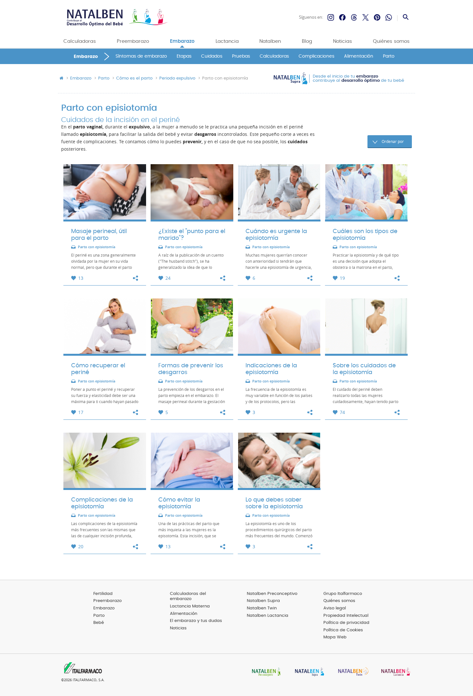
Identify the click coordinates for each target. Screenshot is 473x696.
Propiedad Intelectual (345, 616)
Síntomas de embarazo (141, 56)
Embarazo (182, 41)
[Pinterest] (377, 17)
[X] (365, 17)
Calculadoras (79, 41)
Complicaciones (316, 56)
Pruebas (241, 56)
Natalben (270, 41)
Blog (307, 41)
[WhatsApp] (388, 17)
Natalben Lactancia (267, 616)
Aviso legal (334, 608)
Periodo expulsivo (177, 78)
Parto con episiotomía (96, 247)
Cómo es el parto (134, 78)
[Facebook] (342, 17)
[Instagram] (331, 17)
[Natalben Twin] (351, 672)
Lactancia (227, 41)
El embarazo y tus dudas (196, 621)
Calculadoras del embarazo (188, 596)
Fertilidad (103, 594)
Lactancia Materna (190, 606)
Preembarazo (133, 41)
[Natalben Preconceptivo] (265, 672)
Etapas (184, 56)
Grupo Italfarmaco (342, 594)
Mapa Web (335, 637)
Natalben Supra (263, 601)
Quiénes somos (391, 41)
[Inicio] (116, 17)
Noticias (342, 41)
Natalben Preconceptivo (272, 594)
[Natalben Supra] (308, 672)
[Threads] (354, 17)
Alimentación (358, 56)
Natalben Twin (262, 608)
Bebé (98, 623)
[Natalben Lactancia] (394, 672)
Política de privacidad (346, 623)
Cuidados (211, 56)
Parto (388, 56)
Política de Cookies (343, 630)
